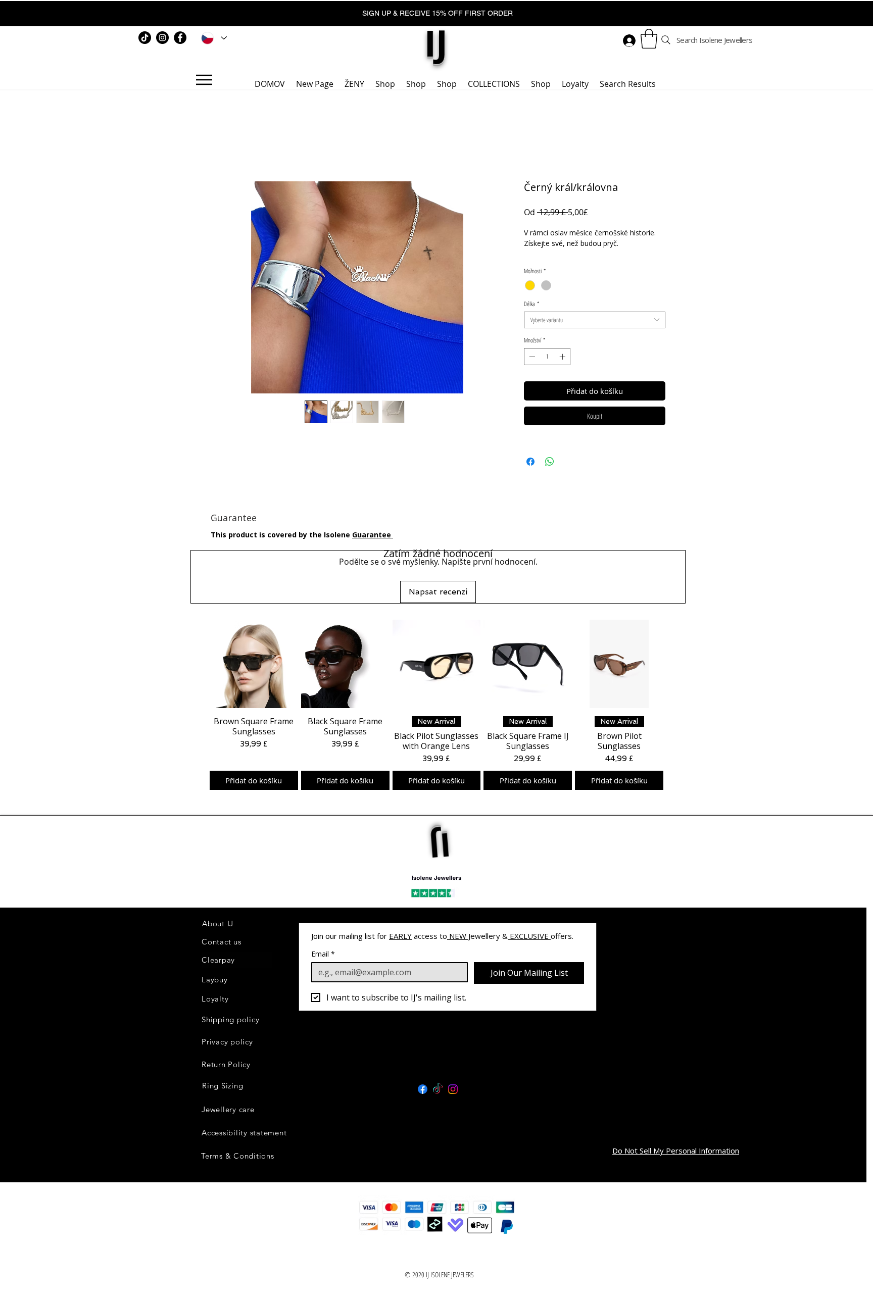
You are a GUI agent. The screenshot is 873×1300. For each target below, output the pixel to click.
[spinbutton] (547, 356)
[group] (436, 697)
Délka (531, 304)
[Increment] (563, 356)
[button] (649, 38)
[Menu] (204, 80)
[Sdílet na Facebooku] (530, 462)
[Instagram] (162, 37)
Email (323, 939)
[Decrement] (531, 356)
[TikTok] (144, 37)
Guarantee (372, 534)
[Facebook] (180, 37)
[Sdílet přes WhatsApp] (550, 462)
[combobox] (594, 320)
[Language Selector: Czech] (212, 38)
